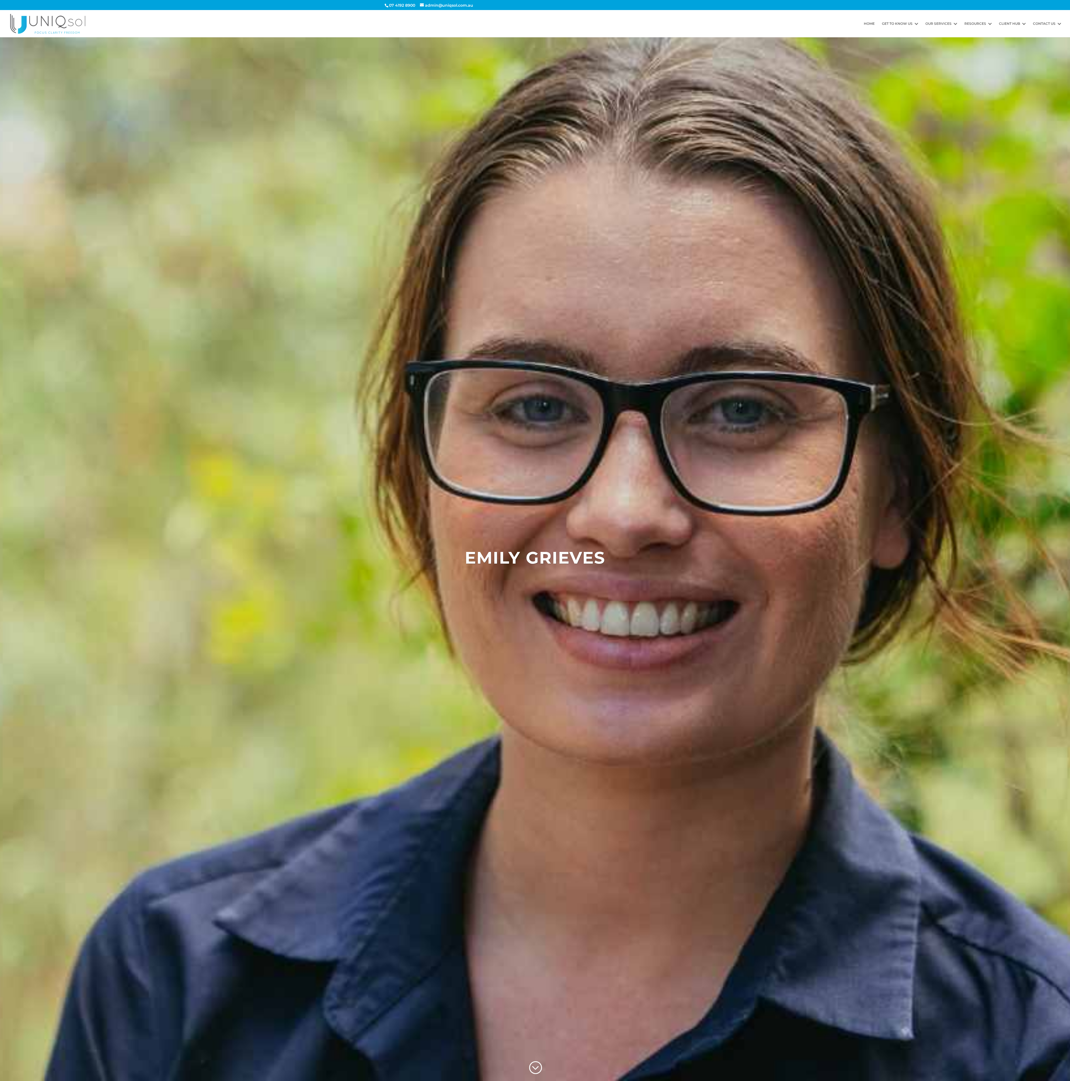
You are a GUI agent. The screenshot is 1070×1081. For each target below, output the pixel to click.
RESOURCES (975, 24)
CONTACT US (1044, 24)
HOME (869, 24)
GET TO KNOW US (897, 24)
